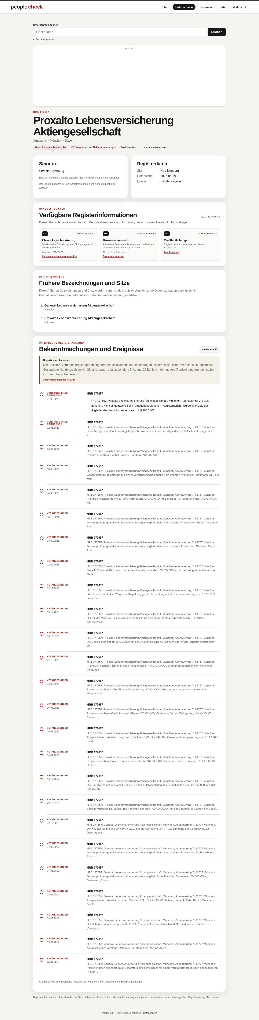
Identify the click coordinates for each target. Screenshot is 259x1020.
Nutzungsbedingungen (129, 1012)
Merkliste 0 (239, 7)
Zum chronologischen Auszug (59, 379)
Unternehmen (184, 7)
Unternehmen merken (154, 147)
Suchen (216, 32)
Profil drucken (128, 147)
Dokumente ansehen (113, 256)
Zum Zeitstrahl (171, 252)
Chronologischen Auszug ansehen (59, 256)
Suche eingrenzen (45, 39)
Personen (206, 7)
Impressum (108, 1012)
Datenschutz (150, 1012)
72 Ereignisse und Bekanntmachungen (93, 147)
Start (165, 7)
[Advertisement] (129, 77)
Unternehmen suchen (45, 24)
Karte (222, 7)
